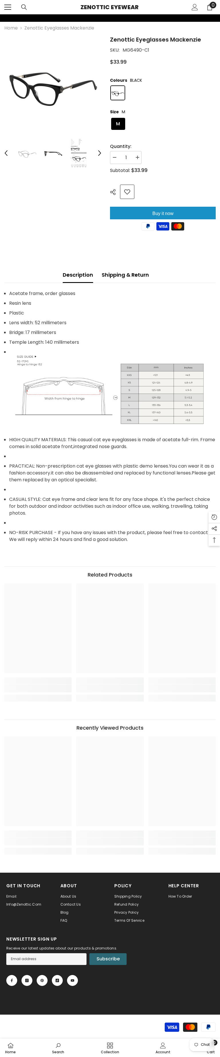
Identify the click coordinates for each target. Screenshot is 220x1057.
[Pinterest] (42, 980)
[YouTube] (72, 980)
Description (78, 274)
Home (11, 28)
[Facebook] (11, 980)
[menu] (7, 7)
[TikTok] (57, 980)
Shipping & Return (125, 274)
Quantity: (120, 146)
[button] (6, 153)
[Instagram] (26, 980)
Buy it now (163, 213)
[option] (52, 83)
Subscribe (108, 959)
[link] (3, 18)
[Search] (24, 7)
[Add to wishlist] (127, 192)
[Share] (115, 192)
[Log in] (195, 7)
